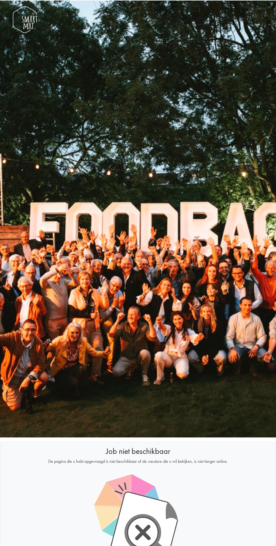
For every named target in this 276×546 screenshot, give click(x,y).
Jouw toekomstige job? (239, 17)
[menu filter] (138, 0)
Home (202, 17)
